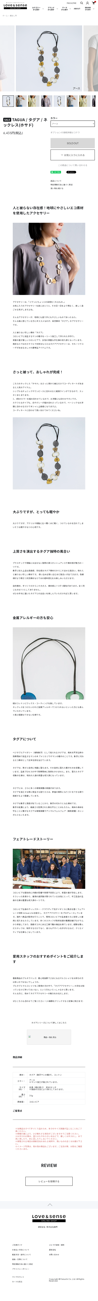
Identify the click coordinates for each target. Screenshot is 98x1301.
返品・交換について (20, 1259)
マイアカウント (18, 1277)
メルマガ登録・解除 (56, 1245)
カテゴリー (36, 8)
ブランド (51, 8)
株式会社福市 (52, 1227)
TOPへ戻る (49, 1205)
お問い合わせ (54, 1255)
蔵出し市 (13, 16)
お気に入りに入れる (74, 155)
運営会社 (52, 1250)
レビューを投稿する (49, 1181)
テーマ (64, 8)
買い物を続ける (57, 188)
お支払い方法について (20, 1250)
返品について (56, 181)
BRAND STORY (88, 8)
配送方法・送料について (21, 1255)
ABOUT (77, 8)
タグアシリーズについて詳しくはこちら (49, 1022)
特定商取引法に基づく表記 (62, 184)
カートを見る (17, 1282)
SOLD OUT (73, 143)
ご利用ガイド (17, 1245)
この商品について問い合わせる (72, 165)
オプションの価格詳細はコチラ (65, 132)
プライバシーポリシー (20, 1269)
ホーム (5, 16)
